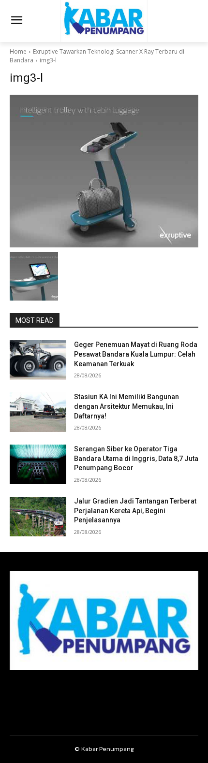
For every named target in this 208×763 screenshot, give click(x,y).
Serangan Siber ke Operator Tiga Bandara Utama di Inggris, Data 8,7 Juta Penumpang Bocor (136, 458)
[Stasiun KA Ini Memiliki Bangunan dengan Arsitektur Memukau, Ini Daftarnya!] (38, 412)
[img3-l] (104, 171)
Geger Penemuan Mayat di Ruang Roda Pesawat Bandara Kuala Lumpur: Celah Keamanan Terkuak (135, 354)
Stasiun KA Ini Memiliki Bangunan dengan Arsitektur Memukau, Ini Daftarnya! (126, 406)
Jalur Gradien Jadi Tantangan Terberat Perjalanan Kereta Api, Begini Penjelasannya (135, 510)
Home (18, 51)
